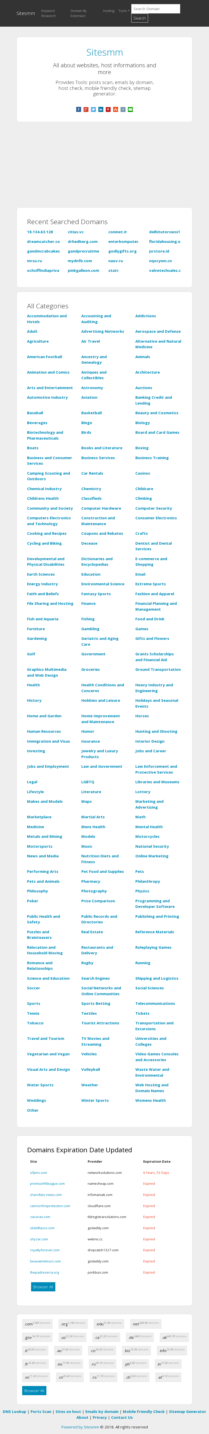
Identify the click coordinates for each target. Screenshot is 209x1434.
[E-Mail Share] (130, 109)
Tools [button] (123, 10)
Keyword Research (48, 13)
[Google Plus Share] (86, 109)
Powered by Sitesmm (80, 1426)
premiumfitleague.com (47, 1183)
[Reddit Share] (123, 109)
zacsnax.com (40, 1216)
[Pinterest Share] (108, 109)
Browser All (43, 1286)
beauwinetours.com (45, 1261)
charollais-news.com (46, 1194)
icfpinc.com (38, 1172)
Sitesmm (26, 13)
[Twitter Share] (93, 109)
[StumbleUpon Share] (115, 109)
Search (140, 18)
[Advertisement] (104, 167)
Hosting (108, 10)
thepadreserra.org (44, 1272)
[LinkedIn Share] (101, 109)
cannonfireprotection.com (50, 1206)
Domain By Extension (79, 13)
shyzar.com (39, 1239)
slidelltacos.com (42, 1228)
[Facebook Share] (78, 109)
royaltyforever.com (45, 1250)
